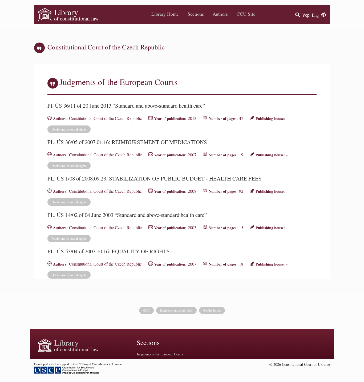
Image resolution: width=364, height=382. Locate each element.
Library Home (165, 14)
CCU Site (246, 14)
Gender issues (212, 310)
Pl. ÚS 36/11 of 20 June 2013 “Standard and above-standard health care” (126, 105)
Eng (315, 15)
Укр (306, 15)
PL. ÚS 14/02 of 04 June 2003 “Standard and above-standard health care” (127, 215)
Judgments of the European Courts (160, 354)
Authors (220, 14)
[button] (323, 15)
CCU (146, 310)
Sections (196, 14)
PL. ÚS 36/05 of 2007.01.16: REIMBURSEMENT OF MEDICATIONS (127, 142)
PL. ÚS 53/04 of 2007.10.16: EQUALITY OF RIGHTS (108, 251)
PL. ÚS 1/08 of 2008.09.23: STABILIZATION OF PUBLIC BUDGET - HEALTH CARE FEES (154, 178)
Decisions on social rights (69, 129)
